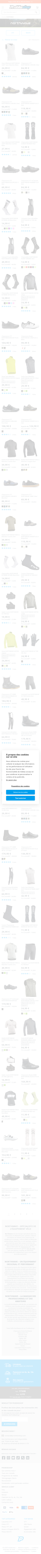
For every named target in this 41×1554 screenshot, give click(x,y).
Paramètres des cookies (20, 786)
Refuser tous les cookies (20, 792)
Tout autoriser (20, 798)
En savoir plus (11, 780)
